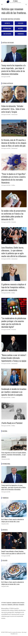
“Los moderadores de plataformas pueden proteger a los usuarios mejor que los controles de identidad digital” (13, 322)
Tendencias (21, 34)
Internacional (7, 28)
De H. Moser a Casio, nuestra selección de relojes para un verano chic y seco (12, 520)
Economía (14, 222)
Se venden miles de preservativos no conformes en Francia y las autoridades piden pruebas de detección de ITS (13, 215)
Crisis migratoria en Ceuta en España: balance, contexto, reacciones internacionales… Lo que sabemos (13, 454)
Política (13, 185)
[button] (26, 5)
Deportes (7, 23)
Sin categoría (7, 34)
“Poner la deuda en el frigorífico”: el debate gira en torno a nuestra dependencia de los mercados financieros (13, 178)
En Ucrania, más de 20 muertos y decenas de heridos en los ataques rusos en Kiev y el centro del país (13, 142)
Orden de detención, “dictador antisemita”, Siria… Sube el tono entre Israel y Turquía (13, 109)
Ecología (20, 23)
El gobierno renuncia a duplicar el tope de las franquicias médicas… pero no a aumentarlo (13, 287)
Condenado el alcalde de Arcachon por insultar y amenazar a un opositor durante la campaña (13, 391)
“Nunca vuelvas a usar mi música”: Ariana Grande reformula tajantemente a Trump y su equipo (13, 357)
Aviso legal (24, 632)
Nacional (20, 28)
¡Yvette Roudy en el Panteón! (11, 422)
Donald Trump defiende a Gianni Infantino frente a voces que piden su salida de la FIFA (13, 552)
